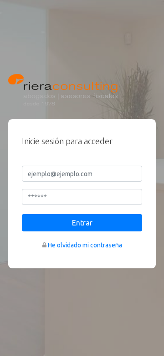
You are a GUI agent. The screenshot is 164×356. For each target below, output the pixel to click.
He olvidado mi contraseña (85, 245)
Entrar (82, 223)
